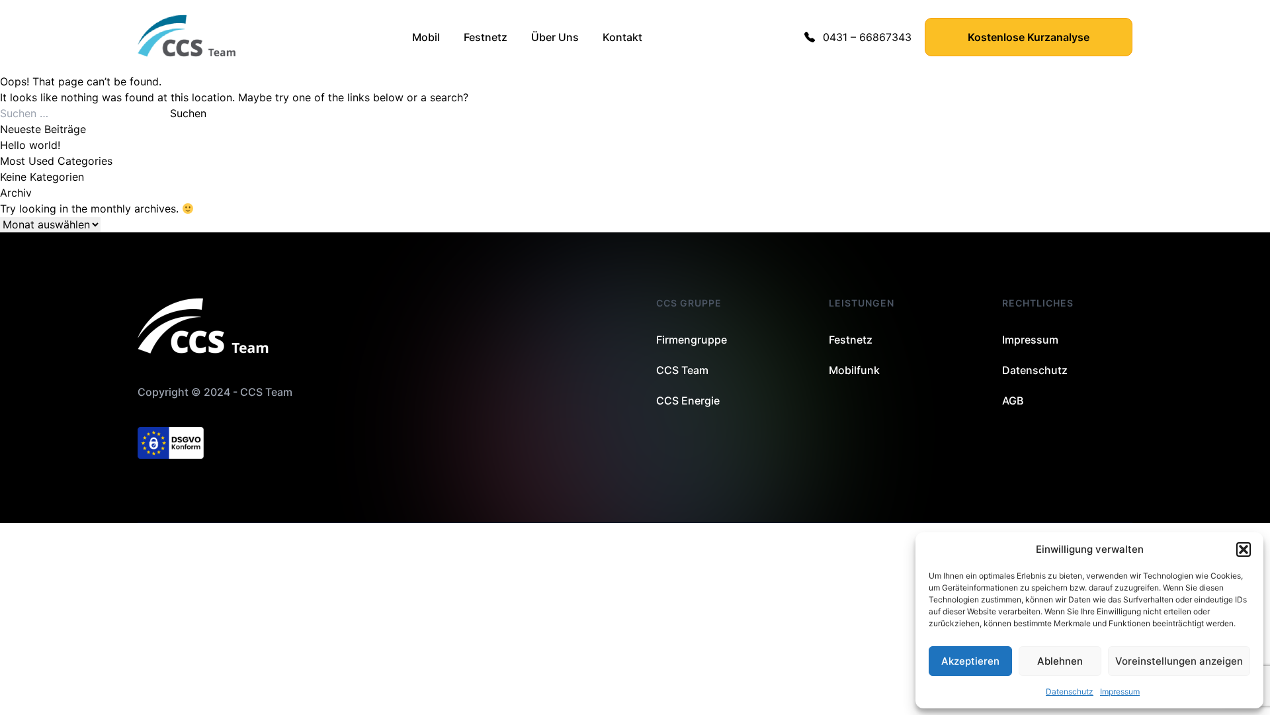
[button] (1243, 549)
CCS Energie (688, 400)
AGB (1012, 400)
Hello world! (30, 145)
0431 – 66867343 (867, 37)
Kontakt (622, 37)
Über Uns (555, 37)
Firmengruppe (691, 339)
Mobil (426, 37)
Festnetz (485, 37)
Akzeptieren (970, 661)
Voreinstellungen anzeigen (1179, 661)
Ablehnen (1060, 661)
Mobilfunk (854, 370)
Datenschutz (1069, 691)
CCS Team (682, 370)
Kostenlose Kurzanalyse (1028, 37)
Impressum (1120, 691)
